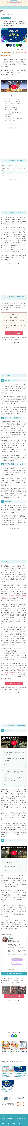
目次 (12, 96)
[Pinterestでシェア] (21, 545)
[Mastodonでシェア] (4, 545)
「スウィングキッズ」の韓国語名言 (13, 118)
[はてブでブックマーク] (14, 45)
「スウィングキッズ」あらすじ (12, 101)
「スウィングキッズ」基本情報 (12, 99)
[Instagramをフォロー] (9, 968)
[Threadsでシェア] (13, 545)
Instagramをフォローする (14, 996)
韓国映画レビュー (6, 17)
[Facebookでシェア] (10, 45)
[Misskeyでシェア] (9, 545)
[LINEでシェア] (17, 45)
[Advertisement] (14, 143)
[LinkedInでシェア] (23, 545)
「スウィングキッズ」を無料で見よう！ (14, 103)
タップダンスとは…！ (11, 120)
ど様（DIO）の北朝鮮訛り (12, 109)
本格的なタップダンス (11, 107)
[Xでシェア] (7, 45)
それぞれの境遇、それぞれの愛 (13, 112)
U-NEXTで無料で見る (14, 333)
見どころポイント (9, 105)
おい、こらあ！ (10, 123)
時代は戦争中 (9, 114)
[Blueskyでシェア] (7, 545)
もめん (10, 937)
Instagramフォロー (7, 7)
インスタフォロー (17, 963)
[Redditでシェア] (15, 545)
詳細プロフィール (17, 959)
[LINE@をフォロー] (12, 968)
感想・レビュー (8, 116)
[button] (20, 45)
